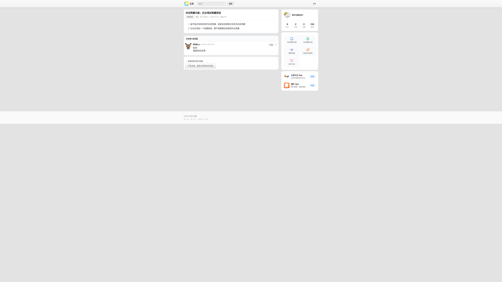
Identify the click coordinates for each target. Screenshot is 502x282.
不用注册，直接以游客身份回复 (200, 65)
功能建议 (190, 17)
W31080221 (204, 17)
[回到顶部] (496, 276)
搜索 (230, 3)
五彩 (314, 3)
